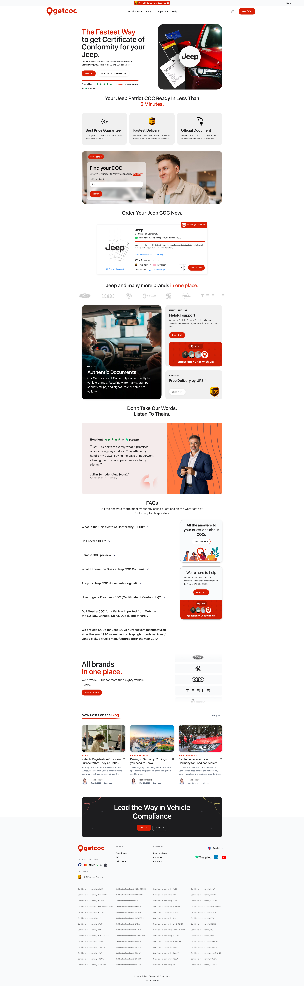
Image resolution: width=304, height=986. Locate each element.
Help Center (121, 861)
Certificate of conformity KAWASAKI (130, 918)
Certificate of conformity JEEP (90, 918)
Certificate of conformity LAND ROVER (168, 924)
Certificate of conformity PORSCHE (204, 941)
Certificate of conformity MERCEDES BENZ (170, 930)
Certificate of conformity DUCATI (91, 901)
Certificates (121, 853)
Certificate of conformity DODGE (203, 895)
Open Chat (177, 335)
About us (157, 857)
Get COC (247, 11)
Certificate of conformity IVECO (165, 912)
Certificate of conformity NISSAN (166, 936)
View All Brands (92, 692)
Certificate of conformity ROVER (128, 947)
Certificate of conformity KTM (202, 918)
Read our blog (160, 853)
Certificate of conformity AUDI (165, 889)
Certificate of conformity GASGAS (204, 901)
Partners (157, 861)
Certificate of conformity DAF (164, 895)
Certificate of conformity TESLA (165, 959)
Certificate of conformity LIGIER (203, 924)
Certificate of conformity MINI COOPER (93, 936)
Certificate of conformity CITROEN (129, 895)
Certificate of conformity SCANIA (204, 947)
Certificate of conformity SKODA (128, 953)
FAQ (148, 11)
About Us (159, 827)
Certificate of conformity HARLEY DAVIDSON (95, 906)
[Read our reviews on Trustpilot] (203, 857)
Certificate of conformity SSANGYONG (206, 953)
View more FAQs (201, 541)
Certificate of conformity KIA (164, 918)
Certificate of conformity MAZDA (128, 930)
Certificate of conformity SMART (166, 953)
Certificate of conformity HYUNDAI (91, 912)
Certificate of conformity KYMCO (91, 924)
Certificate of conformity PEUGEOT (91, 941)
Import (85, 755)
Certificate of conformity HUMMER (166, 906)
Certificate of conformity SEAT (90, 953)
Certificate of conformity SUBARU (91, 959)
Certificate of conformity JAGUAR (204, 912)
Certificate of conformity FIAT (127, 901)
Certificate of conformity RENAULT (91, 947)
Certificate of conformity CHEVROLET (92, 895)
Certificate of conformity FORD (165, 901)
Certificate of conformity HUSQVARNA (206, 906)
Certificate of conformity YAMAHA (204, 965)
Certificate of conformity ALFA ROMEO (131, 889)
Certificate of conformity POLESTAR (167, 941)
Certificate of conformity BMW (203, 889)
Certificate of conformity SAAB (165, 947)
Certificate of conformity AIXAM (90, 889)
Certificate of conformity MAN (89, 930)
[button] (124, 527)
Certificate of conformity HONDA (128, 906)
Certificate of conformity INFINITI (129, 912)
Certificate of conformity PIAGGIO (129, 941)
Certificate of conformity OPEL (203, 936)
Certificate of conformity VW (164, 965)
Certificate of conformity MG (202, 930)
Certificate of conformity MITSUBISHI (130, 936)
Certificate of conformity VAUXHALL (92, 965)
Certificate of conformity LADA (128, 924)
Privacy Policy (140, 976)
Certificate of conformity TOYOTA (204, 959)
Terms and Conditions (159, 976)
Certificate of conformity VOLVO (128, 965)
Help (174, 11)
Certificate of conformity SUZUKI (128, 959)
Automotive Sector (139, 755)
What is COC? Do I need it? (113, 73)
